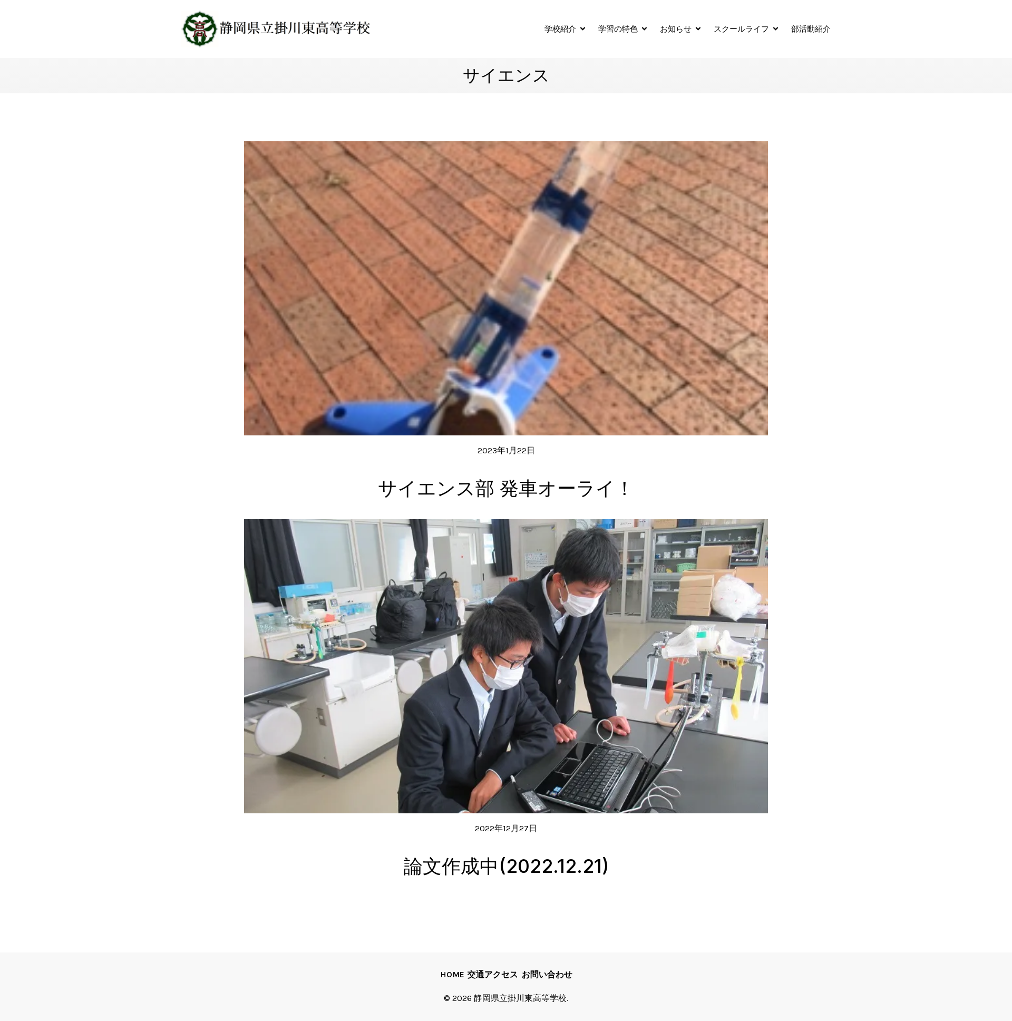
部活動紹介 (811, 29)
